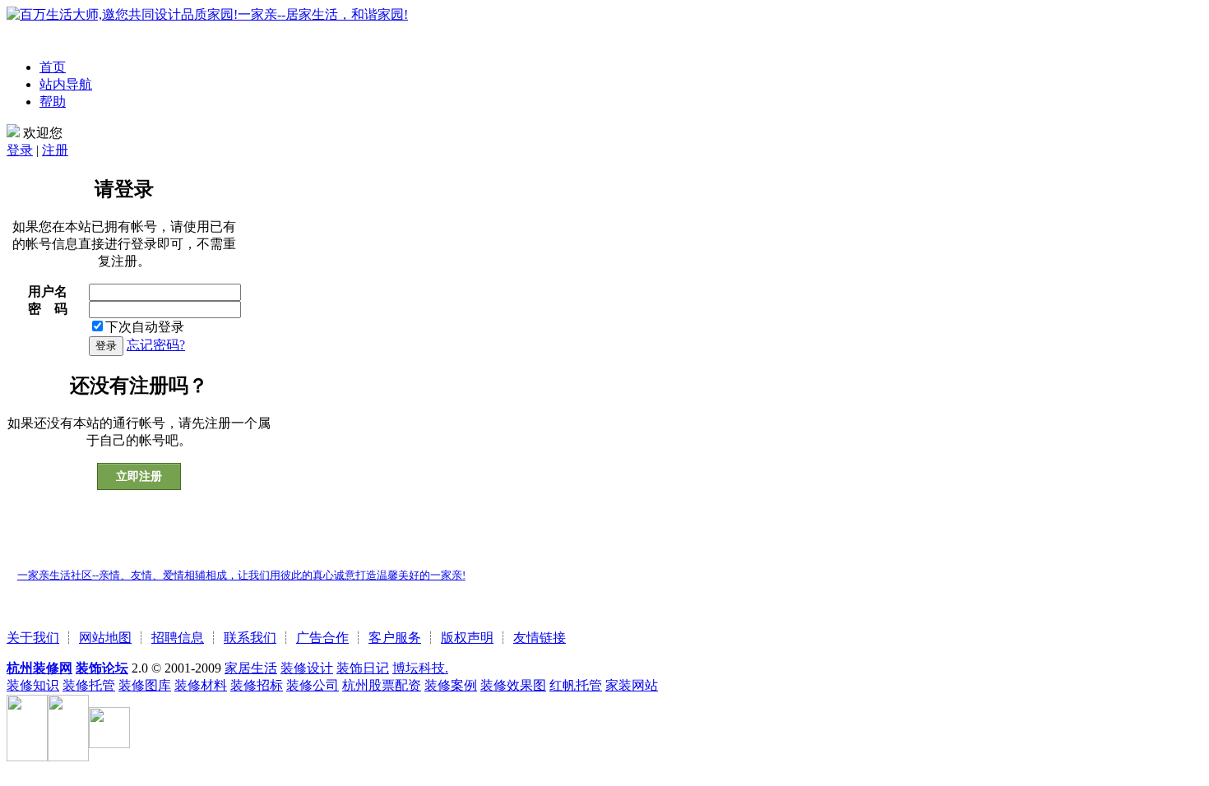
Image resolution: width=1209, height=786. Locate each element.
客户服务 (394, 638)
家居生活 (251, 668)
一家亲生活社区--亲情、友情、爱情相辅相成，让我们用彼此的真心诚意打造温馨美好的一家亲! (241, 575)
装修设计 (306, 668)
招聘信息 (177, 638)
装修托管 (89, 685)
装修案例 (450, 685)
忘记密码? (156, 345)
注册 (55, 150)
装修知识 (33, 685)
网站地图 (105, 638)
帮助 (52, 102)
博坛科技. (420, 668)
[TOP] (11, 546)
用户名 (47, 291)
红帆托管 (575, 685)
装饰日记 (362, 668)
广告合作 (322, 638)
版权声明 (467, 638)
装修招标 (256, 685)
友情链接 (539, 638)
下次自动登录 (144, 327)
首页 (52, 67)
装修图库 (144, 685)
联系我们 (250, 638)
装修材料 (200, 685)
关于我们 (33, 638)
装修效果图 (513, 685)
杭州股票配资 (381, 685)
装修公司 (312, 685)
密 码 (47, 309)
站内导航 (65, 84)
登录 (20, 150)
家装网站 (631, 685)
